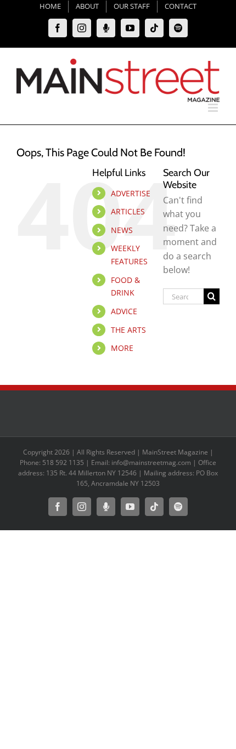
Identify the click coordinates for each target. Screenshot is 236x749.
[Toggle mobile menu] (214, 108)
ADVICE (124, 311)
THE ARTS (128, 330)
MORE (122, 348)
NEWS (122, 230)
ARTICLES (128, 211)
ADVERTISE (130, 193)
